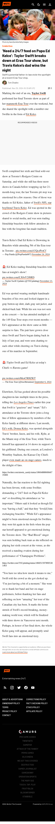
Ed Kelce (31, 114)
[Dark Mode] (38, 4)
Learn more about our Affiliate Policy (15, 652)
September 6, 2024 (43, 382)
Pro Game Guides (27, 737)
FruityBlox (27, 788)
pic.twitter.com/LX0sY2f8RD (18, 277)
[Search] (33, 4)
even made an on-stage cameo (25, 460)
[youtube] (33, 687)
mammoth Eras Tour (17, 103)
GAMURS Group (47, 804)
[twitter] (19, 687)
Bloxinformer (27, 792)
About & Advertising (12, 699)
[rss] (5, 687)
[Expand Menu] (44, 4)
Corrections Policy (36, 699)
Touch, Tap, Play (27, 784)
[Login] (50, 4)
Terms (5, 707)
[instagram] (12, 687)
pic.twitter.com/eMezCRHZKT (19, 378)
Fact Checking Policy (37, 703)
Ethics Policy (33, 707)
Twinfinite (27, 741)
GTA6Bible (27, 796)
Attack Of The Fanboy (27, 749)
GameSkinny (27, 772)
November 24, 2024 (41, 254)
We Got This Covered (27, 761)
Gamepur (27, 745)
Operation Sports (27, 776)
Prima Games (27, 753)
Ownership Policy (11, 703)
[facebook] (26, 687)
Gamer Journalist (27, 769)
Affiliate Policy (34, 711)
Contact (6, 715)
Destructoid (27, 765)
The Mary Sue (27, 780)
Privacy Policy (9, 711)
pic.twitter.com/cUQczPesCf (31, 250)
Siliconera (27, 757)
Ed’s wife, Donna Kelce (15, 428)
